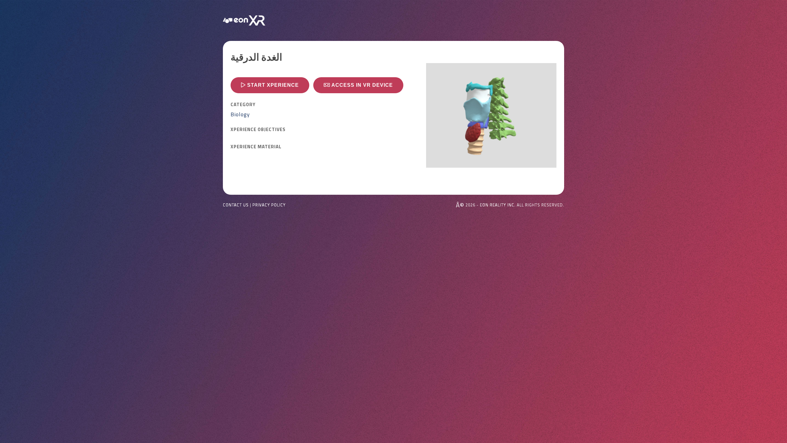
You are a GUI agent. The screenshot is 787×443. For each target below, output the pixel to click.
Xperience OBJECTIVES (258, 129)
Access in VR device (361, 85)
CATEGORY (243, 104)
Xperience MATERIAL (256, 146)
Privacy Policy (269, 205)
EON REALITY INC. (498, 205)
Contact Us (236, 205)
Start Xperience (272, 85)
